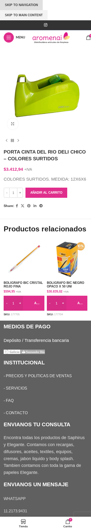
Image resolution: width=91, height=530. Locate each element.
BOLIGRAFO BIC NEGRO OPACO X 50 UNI (65, 284)
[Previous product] (6, 141)
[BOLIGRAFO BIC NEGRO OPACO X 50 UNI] (67, 259)
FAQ (10, 400)
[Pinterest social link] (29, 206)
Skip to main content (24, 15)
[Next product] (18, 141)
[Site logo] (55, 37)
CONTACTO (17, 413)
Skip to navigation (21, 5)
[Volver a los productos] (12, 141)
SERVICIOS (16, 388)
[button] (24, 303)
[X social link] (22, 206)
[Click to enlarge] (12, 123)
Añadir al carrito (46, 192)
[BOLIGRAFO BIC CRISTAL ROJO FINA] (24, 259)
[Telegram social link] (41, 206)
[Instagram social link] (45, 25)
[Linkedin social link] (35, 206)
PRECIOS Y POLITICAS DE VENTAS (39, 376)
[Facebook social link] (16, 206)
